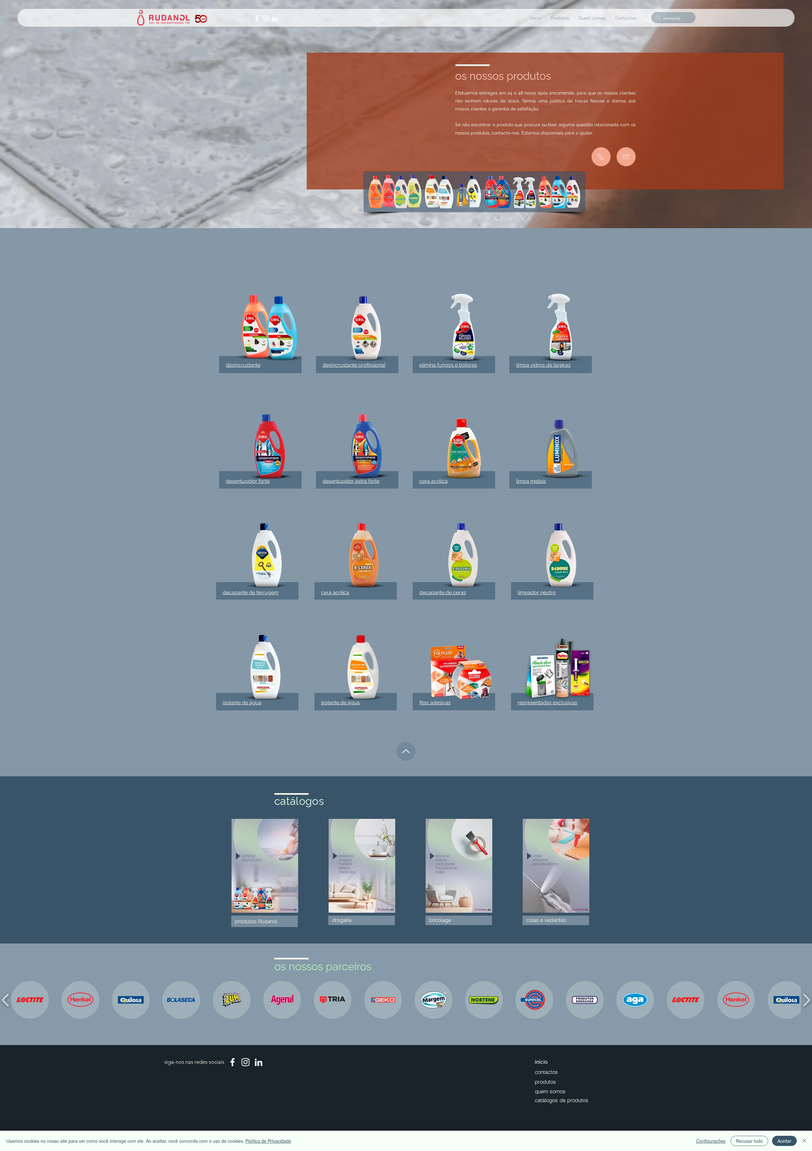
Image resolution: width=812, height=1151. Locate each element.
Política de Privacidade (268, 1141)
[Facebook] (257, 18)
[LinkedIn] (275, 18)
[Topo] (406, 751)
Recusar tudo (749, 1141)
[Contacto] (601, 156)
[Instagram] (266, 18)
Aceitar (784, 1141)
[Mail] (626, 156)
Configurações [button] (710, 1141)
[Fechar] (804, 1141)
